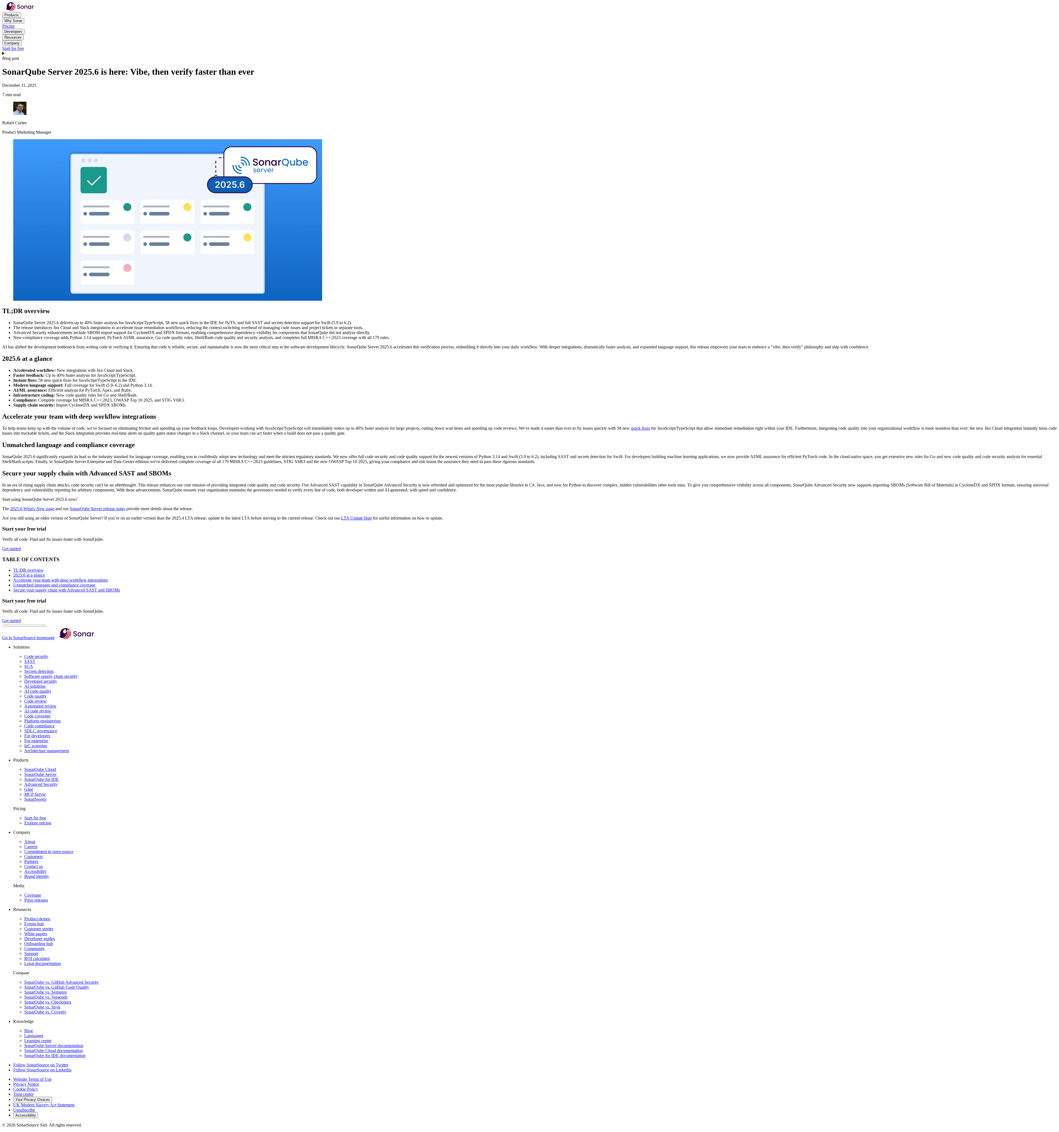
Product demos (37, 918)
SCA (28, 666)
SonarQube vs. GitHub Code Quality (56, 987)
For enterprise (36, 740)
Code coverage (37, 716)
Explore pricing (37, 823)
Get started (11, 548)
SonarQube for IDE (41, 779)
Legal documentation (42, 963)
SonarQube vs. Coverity (45, 1012)
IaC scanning (35, 745)
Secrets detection (39, 671)
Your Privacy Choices (32, 1100)
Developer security (40, 681)
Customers (33, 856)
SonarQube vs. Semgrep (45, 992)
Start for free (13, 48)
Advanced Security (41, 784)
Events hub (34, 923)
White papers (35, 933)
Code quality (35, 696)
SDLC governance (40, 730)
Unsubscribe (24, 1109)
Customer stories (38, 928)
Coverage (32, 895)
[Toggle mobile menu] (529, 53)
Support (31, 953)
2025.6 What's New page (32, 508)
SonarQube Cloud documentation (53, 1050)
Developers (13, 31)
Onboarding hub (38, 943)
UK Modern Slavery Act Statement (43, 1105)
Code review (35, 701)
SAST (29, 661)
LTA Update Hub (356, 518)
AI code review (37, 711)
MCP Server (35, 794)
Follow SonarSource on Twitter (40, 1065)
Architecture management (46, 750)
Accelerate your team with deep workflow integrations (60, 580)
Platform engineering (42, 721)
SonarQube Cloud (40, 769)
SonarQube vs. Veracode (46, 997)
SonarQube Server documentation (53, 1045)
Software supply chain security (51, 676)
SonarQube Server (40, 774)
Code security (36, 656)
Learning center (38, 1040)
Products (11, 15)
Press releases (36, 900)
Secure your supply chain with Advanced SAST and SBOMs (66, 590)
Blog (28, 1030)
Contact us (33, 866)
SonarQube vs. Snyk (42, 1007)
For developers (37, 735)
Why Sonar (13, 21)
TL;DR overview (28, 570)
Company (12, 43)
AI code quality (37, 691)
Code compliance (39, 726)
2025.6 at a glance (29, 575)
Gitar (28, 789)
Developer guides (39, 938)
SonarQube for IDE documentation (54, 1055)
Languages (33, 1035)
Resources (13, 37)
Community (34, 948)
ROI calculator (37, 958)
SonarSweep (35, 799)
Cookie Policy (25, 1089)
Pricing (8, 26)
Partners (31, 861)
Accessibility (35, 871)
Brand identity (36, 876)
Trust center (23, 1094)
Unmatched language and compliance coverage (54, 585)
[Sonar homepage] (20, 9)
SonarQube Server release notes (97, 508)
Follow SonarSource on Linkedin (42, 1070)
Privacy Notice (26, 1084)
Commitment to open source (48, 851)
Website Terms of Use (32, 1079)
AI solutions (35, 686)
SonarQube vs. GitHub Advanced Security (61, 982)
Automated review (40, 706)
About (29, 841)
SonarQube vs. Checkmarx (47, 1002)
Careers (31, 846)
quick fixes (640, 428)
